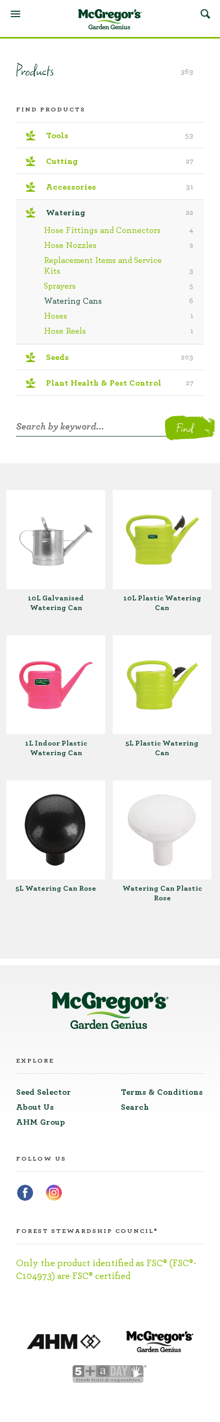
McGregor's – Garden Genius (110, 19)
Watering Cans (118, 301)
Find (184, 427)
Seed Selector (43, 1092)
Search (205, 13)
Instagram (54, 1193)
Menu (15, 14)
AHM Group (40, 1122)
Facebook (25, 1193)
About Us (35, 1107)
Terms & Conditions (162, 1092)
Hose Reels (118, 331)
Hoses (118, 316)
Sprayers (118, 286)
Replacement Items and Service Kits (118, 265)
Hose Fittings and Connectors (118, 230)
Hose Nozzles (118, 245)
